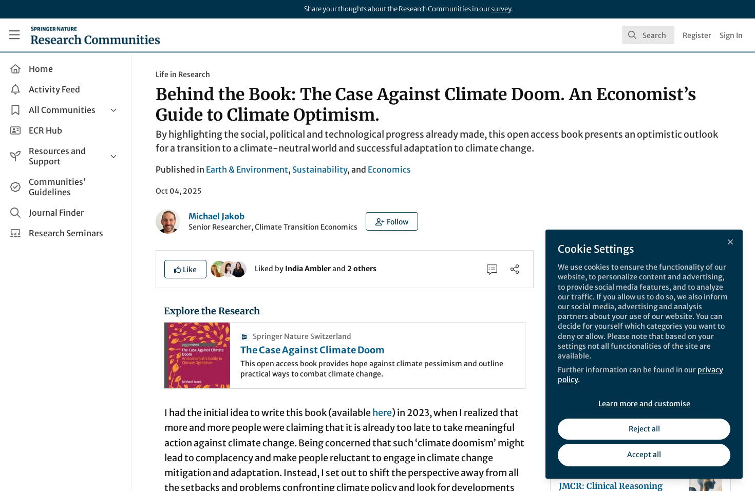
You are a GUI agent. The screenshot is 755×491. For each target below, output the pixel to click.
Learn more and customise (644, 403)
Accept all (644, 454)
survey (501, 9)
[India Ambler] (219, 268)
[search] (648, 35)
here (382, 413)
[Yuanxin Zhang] (228, 268)
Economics (389, 169)
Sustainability (319, 169)
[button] (392, 221)
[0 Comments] (492, 269)
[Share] (514, 269)
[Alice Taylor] (238, 268)
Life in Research (183, 74)
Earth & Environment (247, 169)
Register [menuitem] (697, 35)
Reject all (644, 428)
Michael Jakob (216, 216)
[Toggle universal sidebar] (14, 35)
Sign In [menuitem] (731, 35)
